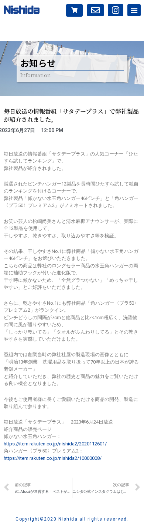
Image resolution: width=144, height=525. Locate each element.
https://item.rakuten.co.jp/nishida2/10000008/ (53, 458)
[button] (74, 10)
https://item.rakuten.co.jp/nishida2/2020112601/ (55, 444)
